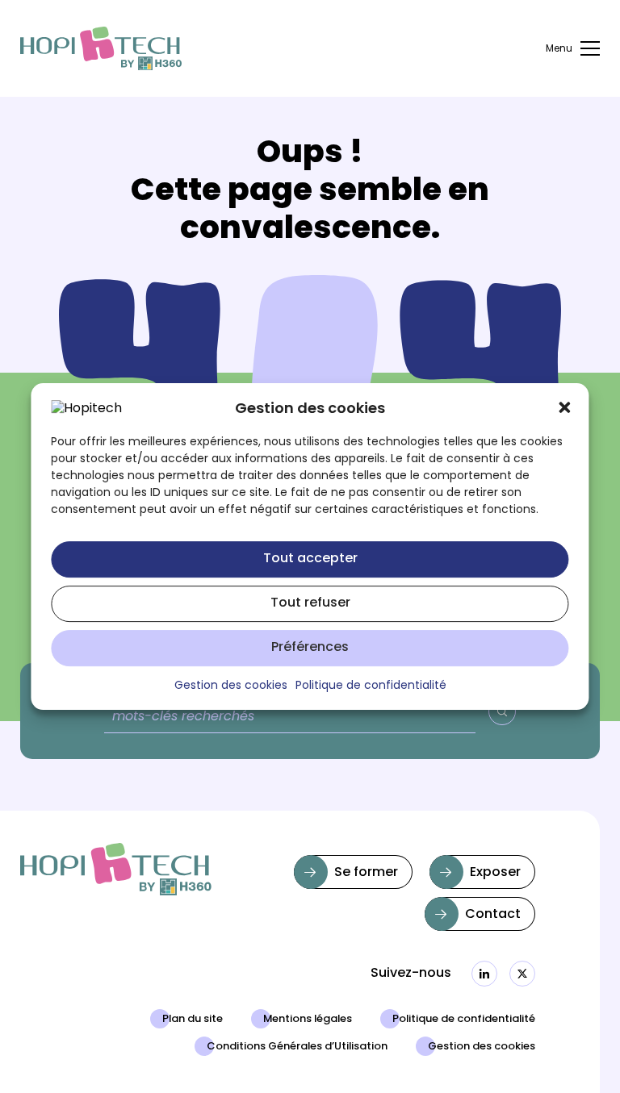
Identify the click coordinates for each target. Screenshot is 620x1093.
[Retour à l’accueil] (101, 49)
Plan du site (192, 1019)
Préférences (310, 647)
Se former (366, 872)
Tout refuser (310, 603)
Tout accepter (310, 559)
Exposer (495, 872)
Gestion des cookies (481, 1047)
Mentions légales (307, 1019)
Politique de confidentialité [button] (370, 686)
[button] (565, 407)
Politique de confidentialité (463, 1019)
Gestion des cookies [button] (230, 686)
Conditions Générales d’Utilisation (297, 1047)
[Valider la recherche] (502, 711)
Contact (493, 914)
